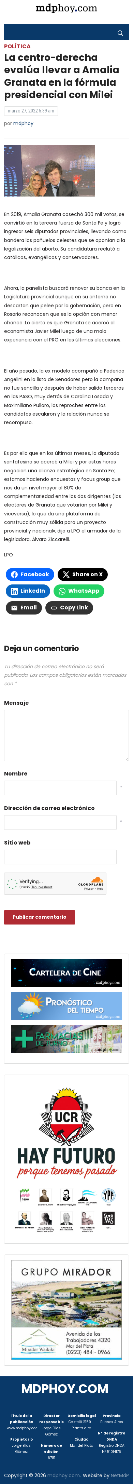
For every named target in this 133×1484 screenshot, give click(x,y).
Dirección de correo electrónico (49, 808)
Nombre (15, 774)
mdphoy (23, 123)
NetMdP (120, 1475)
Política (17, 46)
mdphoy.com (64, 1389)
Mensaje (16, 703)
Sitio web (17, 843)
